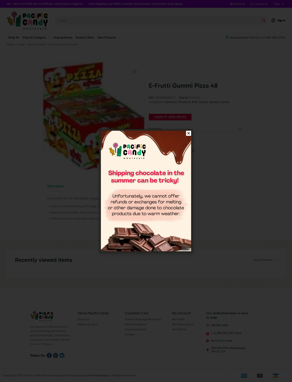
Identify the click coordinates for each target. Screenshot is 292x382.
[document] (146, 191)
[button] (188, 133)
